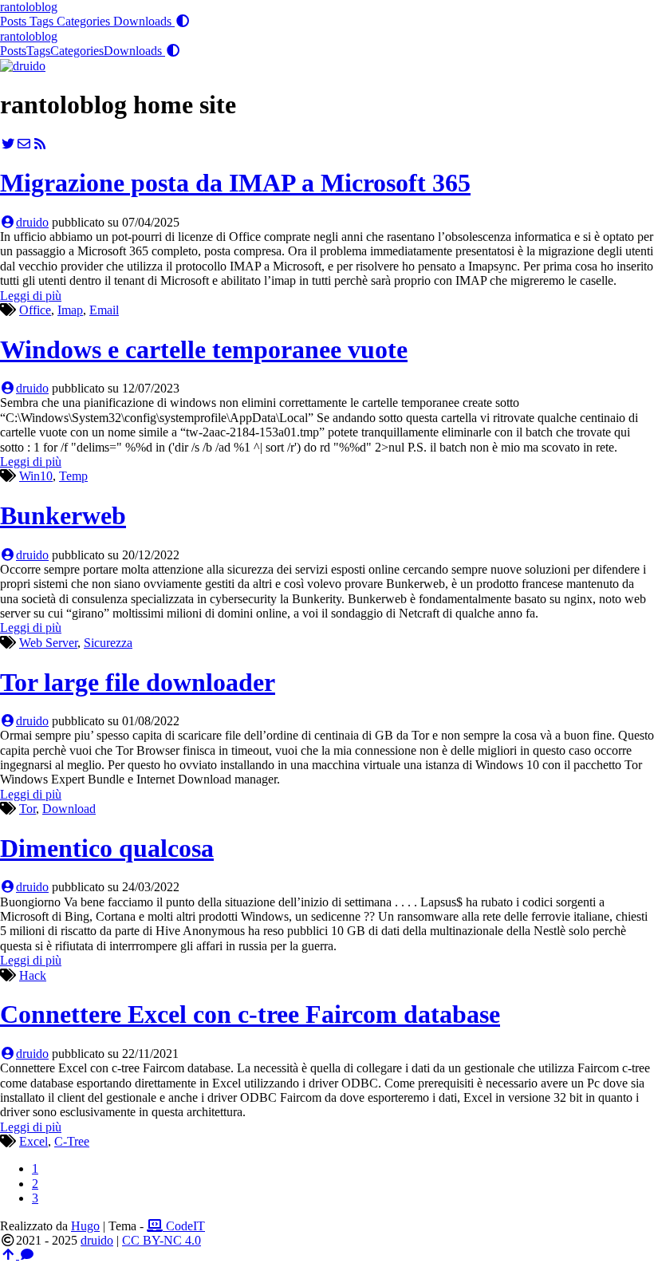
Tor (27, 808)
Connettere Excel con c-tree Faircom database (250, 1014)
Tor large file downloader (137, 682)
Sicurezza (108, 642)
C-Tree (71, 1141)
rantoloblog (28, 7)
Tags (43, 21)
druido (32, 222)
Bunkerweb (63, 515)
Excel (33, 1141)
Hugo (85, 1226)
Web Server (48, 642)
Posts (15, 21)
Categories (85, 21)
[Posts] (22, 66)
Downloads (144, 21)
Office (35, 310)
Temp (73, 476)
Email (104, 310)
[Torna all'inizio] (9, 1254)
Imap (70, 310)
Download (69, 808)
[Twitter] (8, 144)
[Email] (24, 144)
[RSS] (40, 144)
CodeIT (184, 1226)
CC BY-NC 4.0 (161, 1240)
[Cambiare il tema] (183, 21)
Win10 (36, 476)
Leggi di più (30, 295)
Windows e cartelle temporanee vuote (204, 349)
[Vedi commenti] (27, 1254)
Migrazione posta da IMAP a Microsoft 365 (235, 182)
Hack (32, 975)
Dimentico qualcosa (107, 848)
